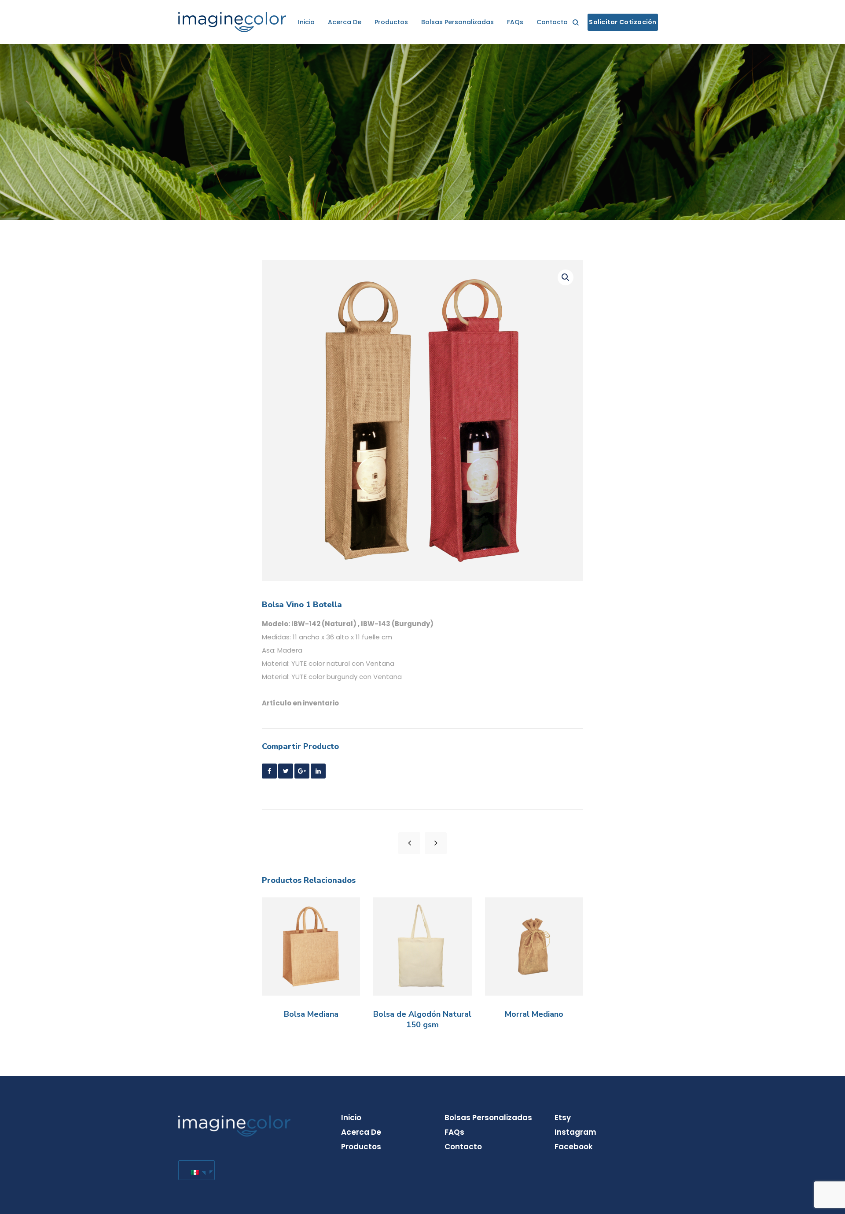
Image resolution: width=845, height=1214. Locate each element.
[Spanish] (195, 1170)
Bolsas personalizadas (457, 22)
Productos (391, 22)
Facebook (574, 1146)
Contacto (552, 22)
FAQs (515, 22)
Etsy (563, 1117)
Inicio (306, 22)
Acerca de (344, 22)
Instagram (575, 1132)
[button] (565, 277)
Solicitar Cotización (622, 22)
